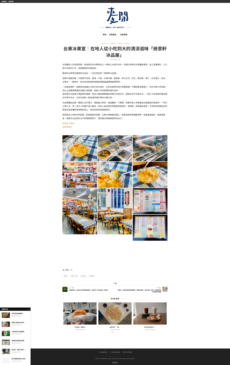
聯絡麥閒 (4, 1)
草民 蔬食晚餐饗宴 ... (18, 313)
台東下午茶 (74, 276)
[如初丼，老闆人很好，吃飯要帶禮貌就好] (6, 351)
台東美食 (112, 34)
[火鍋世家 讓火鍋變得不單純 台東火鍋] (6, 333)
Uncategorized (104, 43)
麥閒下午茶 (127, 43)
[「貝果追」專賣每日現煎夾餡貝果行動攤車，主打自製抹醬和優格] (80, 313)
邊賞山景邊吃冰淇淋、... (19, 322)
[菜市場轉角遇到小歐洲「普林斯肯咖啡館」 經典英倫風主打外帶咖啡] (6, 360)
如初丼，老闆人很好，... (19, 350)
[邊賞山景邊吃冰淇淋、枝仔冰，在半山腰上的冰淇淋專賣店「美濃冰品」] (6, 324)
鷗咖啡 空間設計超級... (18, 341)
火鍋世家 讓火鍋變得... (18, 331)
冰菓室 (66, 276)
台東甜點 (112, 43)
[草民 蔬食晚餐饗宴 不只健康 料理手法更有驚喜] (6, 315)
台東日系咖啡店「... (150, 327)
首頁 (104, 34)
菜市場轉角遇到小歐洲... (19, 359)
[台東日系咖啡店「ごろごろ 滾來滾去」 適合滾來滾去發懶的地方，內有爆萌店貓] (150, 313)
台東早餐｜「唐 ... (115, 327)
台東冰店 (83, 276)
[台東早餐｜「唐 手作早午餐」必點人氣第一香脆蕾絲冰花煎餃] (115, 313)
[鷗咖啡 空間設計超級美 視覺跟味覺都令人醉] (6, 342)
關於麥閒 (11, 1)
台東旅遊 (123, 34)
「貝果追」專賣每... (80, 327)
